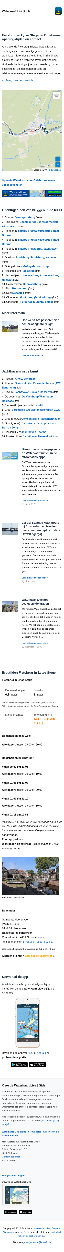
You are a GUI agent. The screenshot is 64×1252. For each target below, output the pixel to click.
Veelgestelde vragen (13, 1175)
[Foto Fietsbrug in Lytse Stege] (30, 874)
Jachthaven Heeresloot (37, 436)
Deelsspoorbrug (25, 217)
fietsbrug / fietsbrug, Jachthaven (38, 248)
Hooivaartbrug (32, 284)
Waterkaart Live (42, 1228)
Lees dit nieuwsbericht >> (35, 500)
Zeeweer (56, 1228)
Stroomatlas (9, 1232)
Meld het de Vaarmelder (38, 955)
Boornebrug (19, 288)
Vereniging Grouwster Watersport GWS (36, 409)
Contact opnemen (11, 1156)
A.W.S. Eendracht (25, 378)
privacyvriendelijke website (37, 1242)
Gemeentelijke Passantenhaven (41, 418)
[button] (34, 130)
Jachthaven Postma (33, 432)
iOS (31, 1053)
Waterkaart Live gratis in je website (21, 1131)
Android (41, 1053)
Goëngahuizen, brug (36, 266)
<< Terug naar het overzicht (17, 80)
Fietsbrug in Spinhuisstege (36, 302)
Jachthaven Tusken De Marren (34, 392)
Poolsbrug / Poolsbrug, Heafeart (36, 257)
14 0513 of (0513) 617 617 (38, 941)
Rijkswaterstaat (54, 169)
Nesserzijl (18, 293)
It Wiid (39, 405)
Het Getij (24, 1232)
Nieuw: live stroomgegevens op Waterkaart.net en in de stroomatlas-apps (41, 453)
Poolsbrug (28, 270)
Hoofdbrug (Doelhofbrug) (36, 297)
